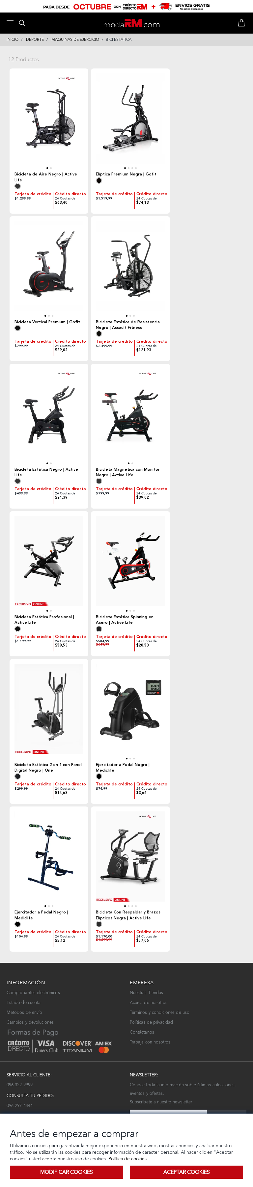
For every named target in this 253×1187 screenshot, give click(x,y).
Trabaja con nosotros (150, 1042)
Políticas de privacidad (151, 1022)
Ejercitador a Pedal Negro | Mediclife (123, 767)
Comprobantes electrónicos (33, 992)
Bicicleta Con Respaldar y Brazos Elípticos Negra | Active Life (128, 915)
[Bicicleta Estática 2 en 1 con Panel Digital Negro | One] (48, 712)
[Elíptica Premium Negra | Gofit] (130, 121)
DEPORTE (35, 39)
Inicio (12, 39)
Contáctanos (142, 1032)
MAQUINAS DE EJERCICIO (75, 39)
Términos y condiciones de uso (159, 1012)
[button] (47, 168)
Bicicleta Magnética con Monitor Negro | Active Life (128, 472)
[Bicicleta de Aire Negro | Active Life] (48, 121)
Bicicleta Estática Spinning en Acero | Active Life (125, 619)
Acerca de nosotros (148, 1002)
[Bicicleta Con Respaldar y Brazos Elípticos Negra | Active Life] (130, 859)
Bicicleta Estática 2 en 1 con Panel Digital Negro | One (48, 767)
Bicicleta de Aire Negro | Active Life (45, 177)
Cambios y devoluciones (30, 1022)
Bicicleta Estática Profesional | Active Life (44, 619)
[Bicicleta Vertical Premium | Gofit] (48, 269)
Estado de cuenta (24, 1002)
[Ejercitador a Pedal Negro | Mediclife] (130, 712)
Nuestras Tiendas (146, 992)
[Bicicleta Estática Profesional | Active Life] (48, 564)
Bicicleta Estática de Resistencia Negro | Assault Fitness (128, 324)
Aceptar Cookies (186, 1172)
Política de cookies (127, 1159)
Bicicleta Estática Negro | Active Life (46, 472)
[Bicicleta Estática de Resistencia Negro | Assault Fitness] (130, 269)
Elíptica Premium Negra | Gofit (126, 174)
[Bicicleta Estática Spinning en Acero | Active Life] (130, 564)
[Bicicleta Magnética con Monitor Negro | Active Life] (130, 417)
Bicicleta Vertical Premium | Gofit (47, 322)
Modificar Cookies (66, 1172)
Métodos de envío (24, 1012)
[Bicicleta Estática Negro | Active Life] (48, 417)
